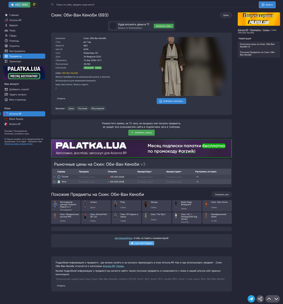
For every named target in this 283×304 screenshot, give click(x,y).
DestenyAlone (135, 28)
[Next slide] (224, 39)
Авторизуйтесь (124, 238)
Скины (98, 68)
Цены (226, 15)
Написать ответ (163, 26)
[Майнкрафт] (34, 4)
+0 (197, 177)
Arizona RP (88, 68)
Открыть (61, 98)
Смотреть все (222, 194)
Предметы (255, 30)
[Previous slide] (118, 39)
